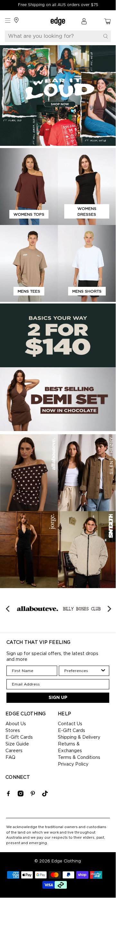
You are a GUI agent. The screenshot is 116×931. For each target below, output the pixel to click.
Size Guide (17, 744)
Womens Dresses (86, 211)
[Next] (109, 609)
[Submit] (105, 36)
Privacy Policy (73, 764)
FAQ (10, 757)
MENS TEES (29, 291)
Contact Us (70, 724)
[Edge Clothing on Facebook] (8, 795)
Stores (12, 730)
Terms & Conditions (79, 757)
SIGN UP (58, 697)
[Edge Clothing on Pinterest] (33, 795)
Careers (13, 751)
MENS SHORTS (87, 291)
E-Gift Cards (19, 737)
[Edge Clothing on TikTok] (45, 795)
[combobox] (82, 671)
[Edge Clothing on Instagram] (20, 795)
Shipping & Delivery (79, 737)
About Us (15, 724)
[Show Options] (103, 671)
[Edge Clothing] (58, 21)
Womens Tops (28, 214)
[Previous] (8, 609)
